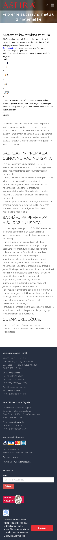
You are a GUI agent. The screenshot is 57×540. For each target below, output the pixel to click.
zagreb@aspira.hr (16, 422)
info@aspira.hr (14, 373)
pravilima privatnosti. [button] (15, 536)
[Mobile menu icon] (52, 5)
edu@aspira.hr (14, 390)
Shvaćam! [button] (42, 528)
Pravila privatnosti (10, 457)
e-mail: (6, 475)
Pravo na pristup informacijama (16, 462)
